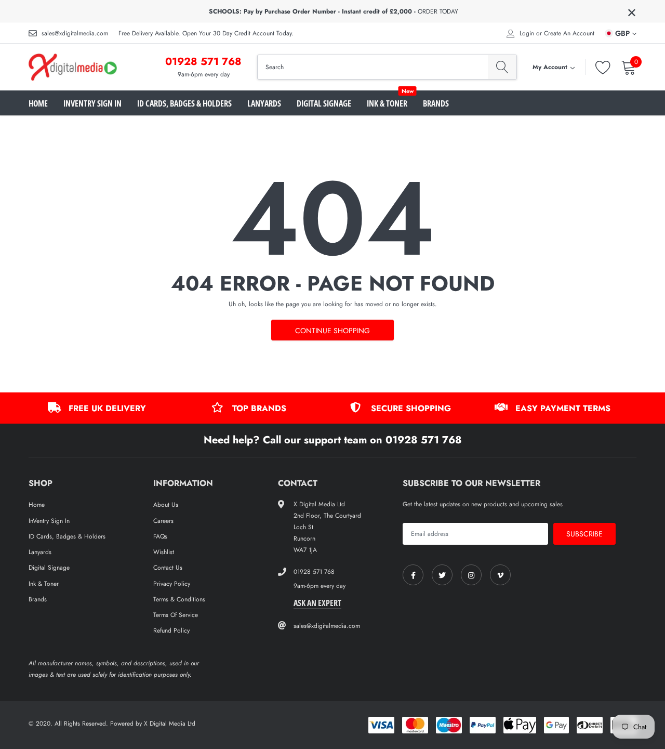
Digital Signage (324, 103)
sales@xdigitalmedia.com (75, 33)
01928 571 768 (203, 61)
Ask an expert (317, 603)
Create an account (569, 33)
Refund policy (171, 630)
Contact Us (167, 567)
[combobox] (373, 67)
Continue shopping (332, 330)
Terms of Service (175, 615)
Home (38, 103)
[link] (413, 574)
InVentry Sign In (92, 103)
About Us (165, 504)
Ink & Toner (387, 103)
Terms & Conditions (179, 599)
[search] (502, 67)
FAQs (160, 536)
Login (527, 33)
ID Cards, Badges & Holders (184, 103)
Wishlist (163, 552)
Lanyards (264, 103)
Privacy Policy (171, 583)
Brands (436, 103)
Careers (163, 520)
